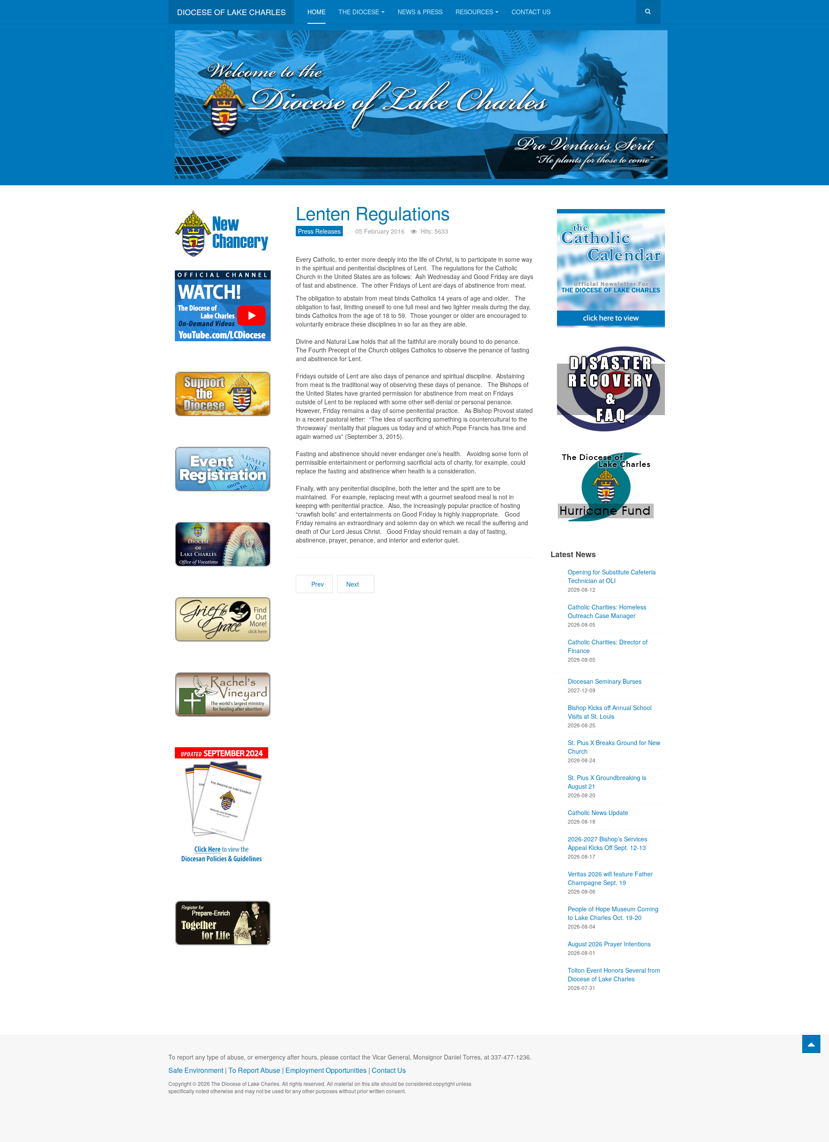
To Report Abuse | (256, 1070)
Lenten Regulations (373, 212)
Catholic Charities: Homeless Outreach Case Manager (607, 611)
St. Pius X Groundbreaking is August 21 (607, 781)
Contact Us (531, 11)
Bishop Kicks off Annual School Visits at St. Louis (610, 711)
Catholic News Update (598, 812)
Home (316, 11)
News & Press (420, 11)
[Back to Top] (811, 1044)
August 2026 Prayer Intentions (609, 943)
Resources (474, 11)
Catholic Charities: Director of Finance (608, 646)
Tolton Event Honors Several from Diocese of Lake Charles (614, 974)
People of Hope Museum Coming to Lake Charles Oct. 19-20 (613, 913)
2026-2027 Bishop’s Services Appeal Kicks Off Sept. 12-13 (607, 843)
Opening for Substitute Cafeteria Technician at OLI (612, 576)
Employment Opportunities (326, 1070)
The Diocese (359, 11)
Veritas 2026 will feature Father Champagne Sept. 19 (610, 878)
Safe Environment (195, 1070)
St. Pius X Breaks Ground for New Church (614, 746)
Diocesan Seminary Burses (605, 681)
